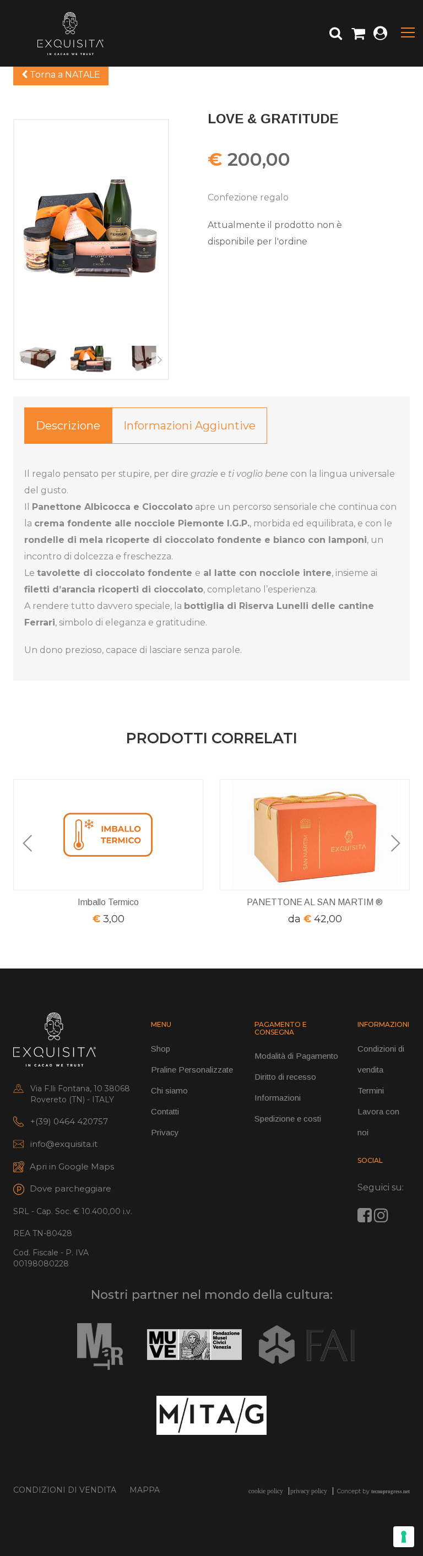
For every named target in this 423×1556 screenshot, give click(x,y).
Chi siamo (169, 1090)
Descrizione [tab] (68, 425)
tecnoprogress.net (390, 1491)
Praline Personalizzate (192, 1069)
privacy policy (308, 1491)
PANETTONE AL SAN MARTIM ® (315, 902)
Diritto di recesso (285, 1076)
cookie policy (265, 1491)
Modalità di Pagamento (296, 1055)
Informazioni (277, 1097)
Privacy (165, 1132)
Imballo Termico (108, 902)
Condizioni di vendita (64, 1490)
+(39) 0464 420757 (69, 1121)
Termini (370, 1090)
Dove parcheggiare (70, 1188)
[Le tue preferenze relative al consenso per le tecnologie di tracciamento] (403, 1536)
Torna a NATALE (64, 74)
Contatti (165, 1111)
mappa (144, 1490)
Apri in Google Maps (72, 1166)
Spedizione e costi (287, 1118)
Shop (160, 1048)
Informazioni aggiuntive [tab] (189, 425)
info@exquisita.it (63, 1144)
